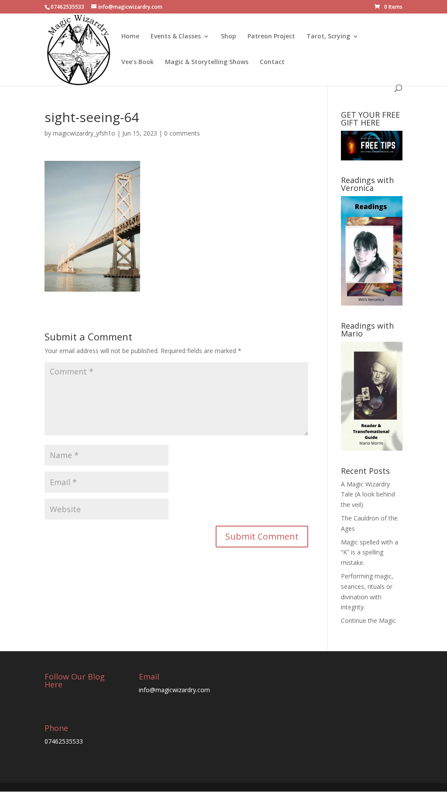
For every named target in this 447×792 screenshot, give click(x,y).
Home (130, 36)
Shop (228, 36)
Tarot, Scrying (328, 36)
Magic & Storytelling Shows (206, 62)
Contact (272, 62)
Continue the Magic (368, 620)
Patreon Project (271, 36)
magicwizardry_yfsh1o (84, 133)
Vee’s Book (137, 62)
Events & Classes (176, 36)
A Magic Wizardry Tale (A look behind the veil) (368, 494)
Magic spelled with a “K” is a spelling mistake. (369, 552)
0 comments (182, 133)
